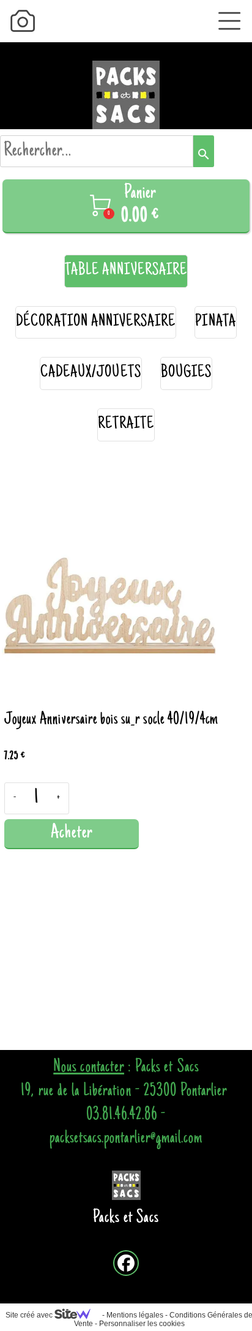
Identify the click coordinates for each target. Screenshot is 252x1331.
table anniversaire (126, 271)
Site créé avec (30, 1315)
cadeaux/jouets (90, 373)
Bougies (186, 373)
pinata (215, 322)
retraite (126, 424)
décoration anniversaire (96, 322)
